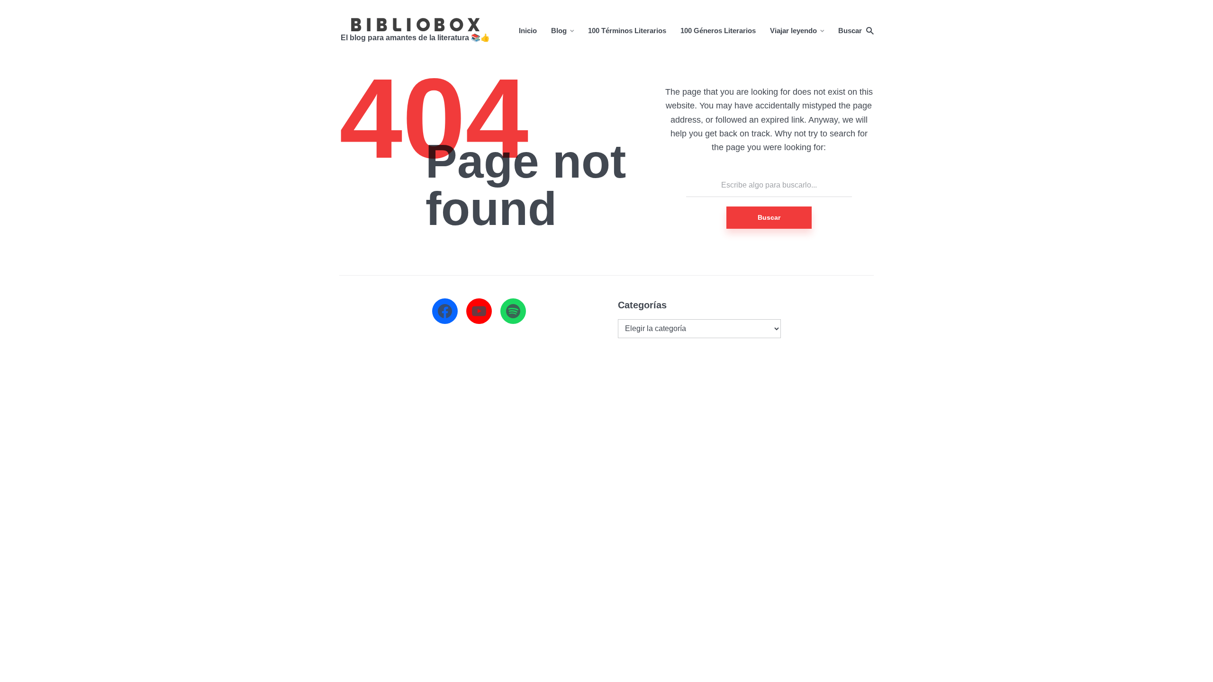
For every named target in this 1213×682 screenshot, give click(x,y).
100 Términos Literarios (627, 31)
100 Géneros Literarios (718, 31)
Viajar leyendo (793, 31)
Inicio (528, 31)
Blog (559, 31)
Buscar (769, 217)
